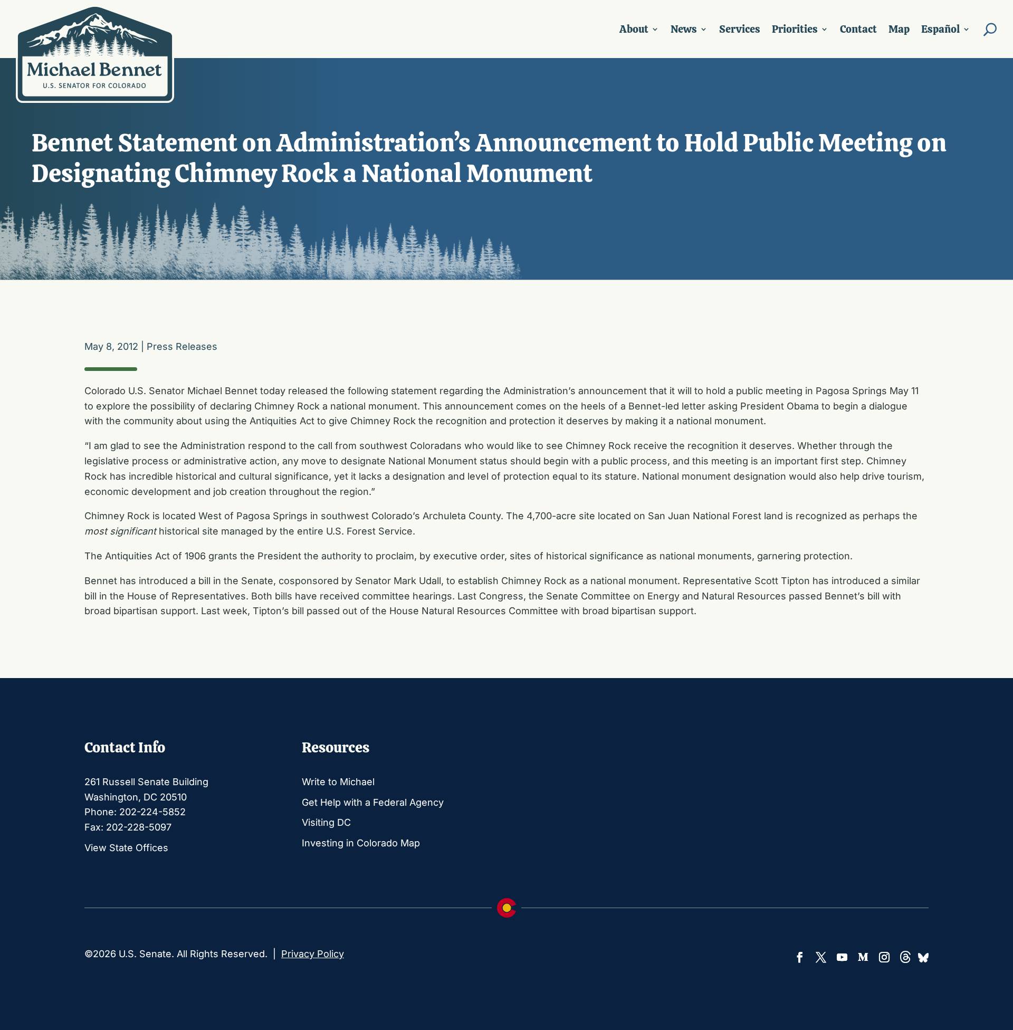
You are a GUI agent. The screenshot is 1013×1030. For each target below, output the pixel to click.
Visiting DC (326, 822)
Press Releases (182, 346)
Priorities (795, 29)
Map (899, 29)
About (633, 29)
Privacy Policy (312, 953)
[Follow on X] (821, 957)
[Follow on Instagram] (884, 957)
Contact (858, 29)
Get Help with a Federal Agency (373, 802)
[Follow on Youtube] (842, 957)
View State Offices (126, 847)
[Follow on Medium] (863, 957)
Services (739, 29)
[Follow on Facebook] (799, 957)
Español (940, 29)
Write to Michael (338, 781)
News (684, 29)
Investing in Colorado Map (361, 842)
